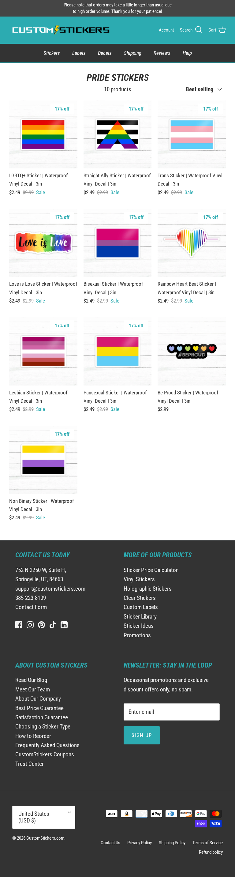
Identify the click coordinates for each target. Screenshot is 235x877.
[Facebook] (18, 624)
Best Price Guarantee (39, 708)
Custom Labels (141, 607)
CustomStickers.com (45, 838)
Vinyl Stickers (139, 579)
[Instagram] (30, 624)
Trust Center (29, 763)
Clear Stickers (140, 597)
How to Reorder (33, 736)
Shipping (132, 53)
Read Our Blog (31, 679)
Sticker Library (140, 616)
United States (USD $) (33, 817)
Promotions (137, 635)
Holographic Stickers (148, 588)
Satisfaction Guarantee (41, 717)
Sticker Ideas (139, 625)
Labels (79, 53)
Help (187, 53)
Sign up (142, 735)
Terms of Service (207, 842)
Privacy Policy (139, 842)
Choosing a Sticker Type (42, 726)
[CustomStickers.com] (60, 30)
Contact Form (31, 607)
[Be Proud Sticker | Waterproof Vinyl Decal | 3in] (192, 351)
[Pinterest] (41, 624)
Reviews (162, 53)
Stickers (51, 53)
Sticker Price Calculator (151, 570)
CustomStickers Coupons (44, 754)
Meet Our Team (32, 689)
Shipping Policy (172, 842)
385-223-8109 (30, 597)
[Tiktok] (52, 624)
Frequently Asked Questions (47, 745)
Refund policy (211, 852)
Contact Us (110, 842)
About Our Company (38, 698)
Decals (105, 53)
